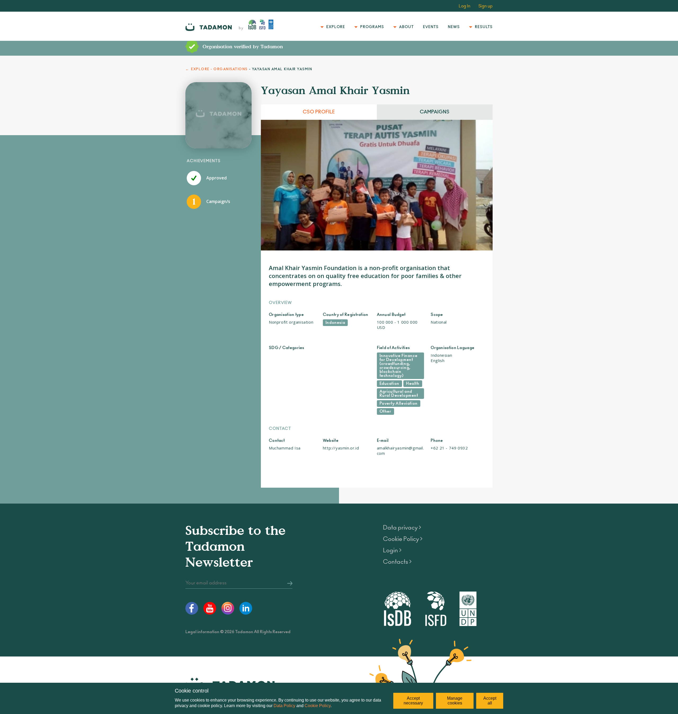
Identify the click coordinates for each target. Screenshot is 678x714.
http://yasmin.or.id (341, 448)
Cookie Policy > (402, 539)
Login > (392, 550)
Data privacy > (402, 528)
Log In (464, 6)
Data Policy (284, 705)
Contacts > (397, 562)
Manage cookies (454, 700)
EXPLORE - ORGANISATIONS (219, 69)
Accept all (489, 700)
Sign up (485, 6)
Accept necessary (413, 700)
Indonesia (335, 323)
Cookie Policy (318, 705)
